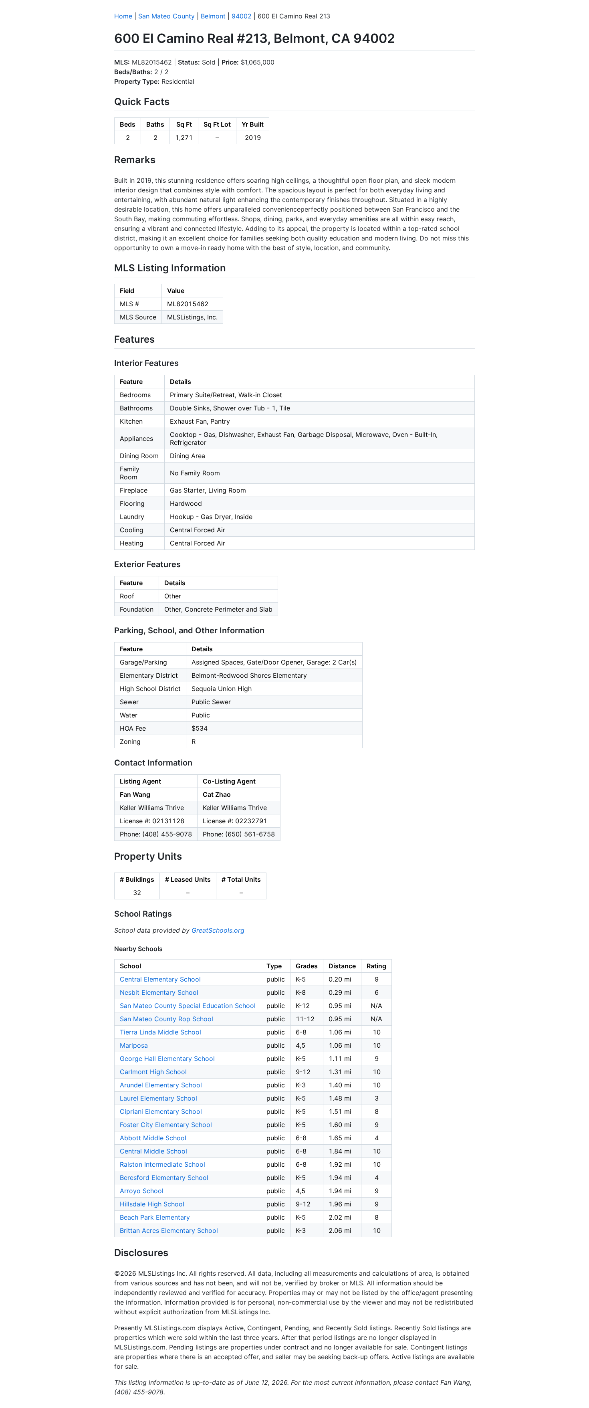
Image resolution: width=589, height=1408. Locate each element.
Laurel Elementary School (158, 1098)
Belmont (213, 16)
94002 (242, 16)
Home (123, 16)
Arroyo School (141, 1191)
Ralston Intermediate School (162, 1164)
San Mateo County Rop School (166, 1019)
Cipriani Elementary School (161, 1111)
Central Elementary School (160, 979)
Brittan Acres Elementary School (169, 1230)
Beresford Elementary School (164, 1178)
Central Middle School (153, 1151)
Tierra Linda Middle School (160, 1032)
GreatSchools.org (218, 930)
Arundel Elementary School (161, 1085)
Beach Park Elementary (155, 1217)
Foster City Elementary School (166, 1125)
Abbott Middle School (153, 1138)
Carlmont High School (153, 1072)
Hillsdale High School (152, 1204)
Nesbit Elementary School (159, 992)
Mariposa (134, 1045)
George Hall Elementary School (167, 1058)
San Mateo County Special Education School (188, 1006)
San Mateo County (166, 16)
